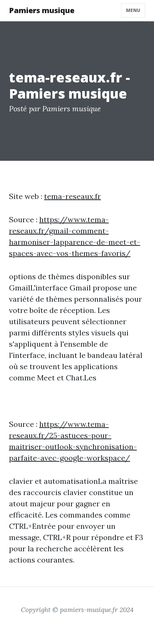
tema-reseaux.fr (72, 196)
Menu (133, 10)
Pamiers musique (41, 10)
